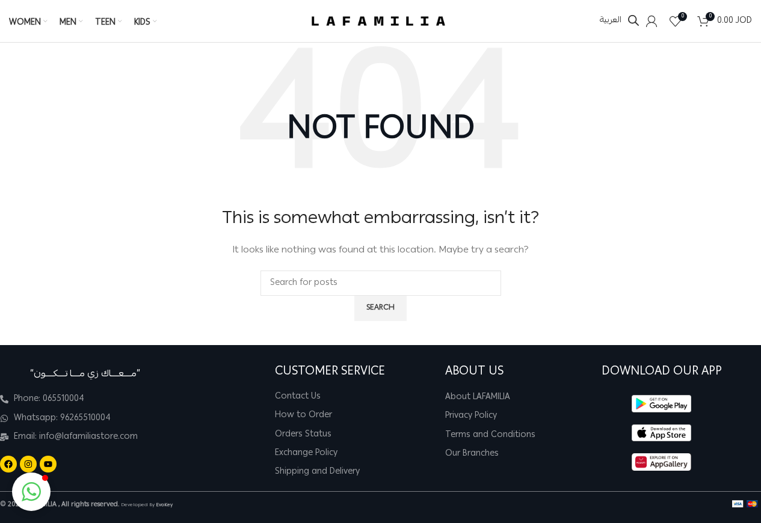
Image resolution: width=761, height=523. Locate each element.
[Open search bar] (633, 20)
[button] (31, 492)
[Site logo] (378, 21)
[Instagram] (28, 464)
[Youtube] (48, 464)
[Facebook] (8, 464)
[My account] (651, 21)
